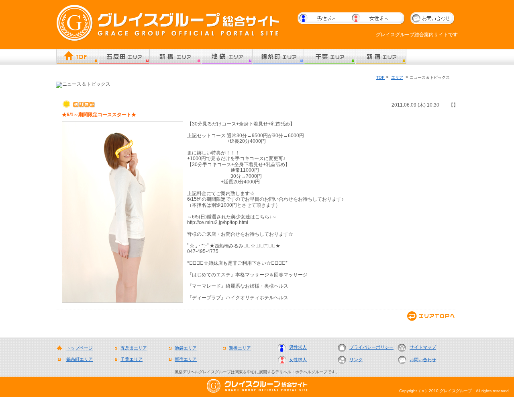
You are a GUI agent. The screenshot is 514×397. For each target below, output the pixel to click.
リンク (356, 359)
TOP (380, 77)
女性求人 (298, 359)
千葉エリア (131, 359)
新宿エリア (186, 359)
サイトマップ (423, 347)
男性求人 (298, 347)
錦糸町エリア (79, 359)
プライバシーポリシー (371, 347)
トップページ (79, 348)
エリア (397, 77)
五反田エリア (133, 348)
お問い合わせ (423, 359)
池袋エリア (186, 348)
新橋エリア (240, 348)
